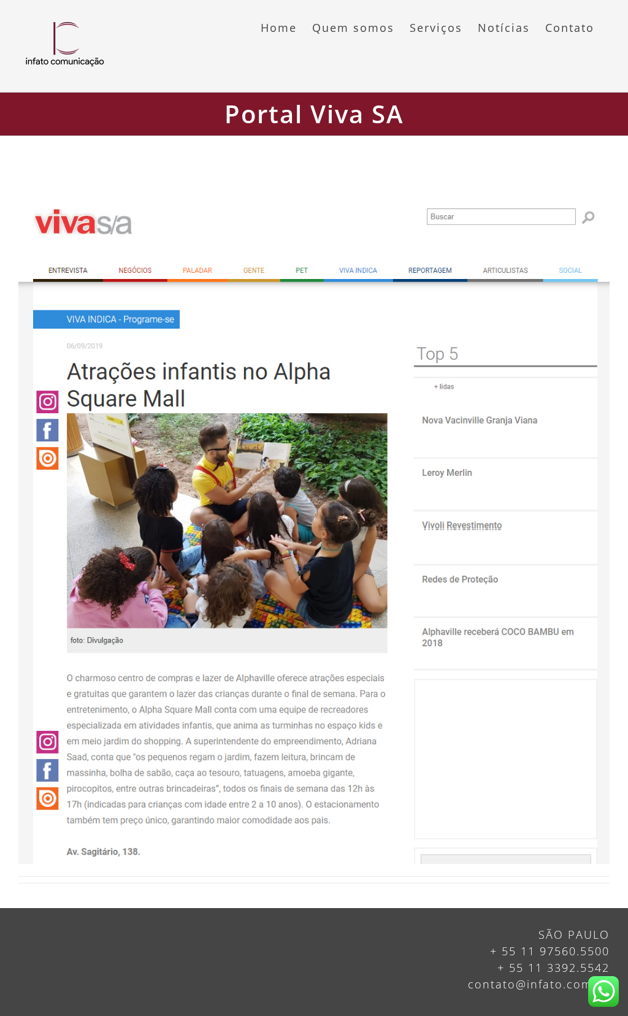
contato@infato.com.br (539, 984)
